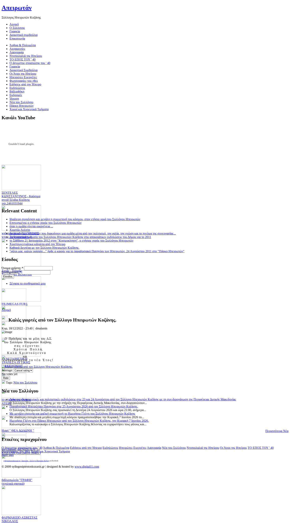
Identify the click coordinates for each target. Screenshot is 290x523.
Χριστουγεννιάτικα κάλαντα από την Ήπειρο (37, 244)
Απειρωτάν (17, 7)
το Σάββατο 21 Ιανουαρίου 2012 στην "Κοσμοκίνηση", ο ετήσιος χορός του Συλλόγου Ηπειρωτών (71, 240)
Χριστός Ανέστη (19, 230)
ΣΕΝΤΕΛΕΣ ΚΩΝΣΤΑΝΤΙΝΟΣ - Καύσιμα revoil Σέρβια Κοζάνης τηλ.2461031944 (21, 198)
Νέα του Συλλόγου (25, 382)
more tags (8, 455)
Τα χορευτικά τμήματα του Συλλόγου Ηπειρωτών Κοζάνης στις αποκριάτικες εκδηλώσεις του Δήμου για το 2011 (80, 237)
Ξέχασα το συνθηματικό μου (27, 283)
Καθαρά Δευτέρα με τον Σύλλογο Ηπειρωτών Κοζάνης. (44, 247)
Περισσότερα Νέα (276, 431)
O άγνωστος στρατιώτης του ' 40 (22, 447)
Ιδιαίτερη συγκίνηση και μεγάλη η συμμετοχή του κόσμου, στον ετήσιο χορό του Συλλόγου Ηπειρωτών (74, 219)
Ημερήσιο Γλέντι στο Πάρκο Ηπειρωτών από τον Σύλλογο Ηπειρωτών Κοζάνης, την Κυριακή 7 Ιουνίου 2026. (79, 420)
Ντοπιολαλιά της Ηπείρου (203, 447)
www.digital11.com (87, 466)
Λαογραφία (154, 447)
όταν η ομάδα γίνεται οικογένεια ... (31, 226)
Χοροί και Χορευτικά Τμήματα (50, 451)
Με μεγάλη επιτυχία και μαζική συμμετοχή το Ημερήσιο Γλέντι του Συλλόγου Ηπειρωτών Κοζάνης (72, 413)
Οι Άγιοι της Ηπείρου (233, 447)
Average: (8, 370)
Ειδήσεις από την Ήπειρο (86, 447)
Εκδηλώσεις (110, 447)
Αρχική (6, 310)
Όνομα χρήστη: (12, 268)
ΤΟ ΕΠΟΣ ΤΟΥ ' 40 (261, 447)
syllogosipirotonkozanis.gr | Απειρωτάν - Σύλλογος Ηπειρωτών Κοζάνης (27, 461)
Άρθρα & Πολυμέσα (56, 447)
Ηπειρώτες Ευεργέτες (132, 447)
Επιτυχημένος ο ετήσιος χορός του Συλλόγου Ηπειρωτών (45, 222)
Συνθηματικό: (11, 272)
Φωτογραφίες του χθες (16, 451)
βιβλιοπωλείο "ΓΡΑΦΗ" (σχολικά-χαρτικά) (17, 481)
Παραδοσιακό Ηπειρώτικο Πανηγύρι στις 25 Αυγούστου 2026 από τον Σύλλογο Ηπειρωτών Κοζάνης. (73, 406)
